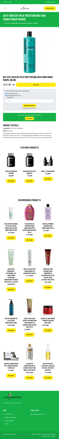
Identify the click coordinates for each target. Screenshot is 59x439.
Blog (7, 424)
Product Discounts (12, 93)
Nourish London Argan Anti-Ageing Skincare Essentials (11, 366)
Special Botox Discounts (14, 95)
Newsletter (10, 97)
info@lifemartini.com (50, 2)
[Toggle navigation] (5, 8)
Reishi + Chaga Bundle (48, 171)
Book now (29, 118)
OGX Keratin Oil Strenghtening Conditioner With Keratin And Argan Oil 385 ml (29, 228)
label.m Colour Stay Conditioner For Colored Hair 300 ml (29, 271)
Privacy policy (45, 436)
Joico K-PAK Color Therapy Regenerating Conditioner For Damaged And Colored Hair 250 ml (29, 322)
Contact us (38, 434)
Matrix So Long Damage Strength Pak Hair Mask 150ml (48, 320)
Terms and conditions (49, 434)
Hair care (13, 128)
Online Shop (50, 8)
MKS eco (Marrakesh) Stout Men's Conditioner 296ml (11, 320)
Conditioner (19, 128)
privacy (26, 108)
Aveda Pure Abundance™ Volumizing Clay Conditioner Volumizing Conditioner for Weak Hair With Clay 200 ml (11, 275)
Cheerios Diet (10, 420)
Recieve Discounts (29, 105)
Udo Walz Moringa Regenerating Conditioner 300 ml (48, 226)
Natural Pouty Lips (11, 417)
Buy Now (36, 85)
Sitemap (53, 436)
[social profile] (10, 2)
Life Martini (9, 414)
